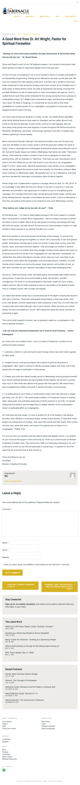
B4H (57, 16)
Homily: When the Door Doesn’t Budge (21, 673)
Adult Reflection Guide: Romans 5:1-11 (21, 693)
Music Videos (7, 756)
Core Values (6, 721)
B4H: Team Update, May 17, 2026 (19, 652)
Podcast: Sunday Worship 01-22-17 (20, 585)
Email (5, 549)
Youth (43, 724)
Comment (7, 509)
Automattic (58, 781)
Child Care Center (9, 728)
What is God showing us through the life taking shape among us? (32, 646)
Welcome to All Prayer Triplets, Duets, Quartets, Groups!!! (29, 626)
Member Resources (9, 759)
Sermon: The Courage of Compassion (21, 680)
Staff (4, 726)
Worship (30, 16)
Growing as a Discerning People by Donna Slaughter (27, 633)
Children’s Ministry (48, 726)
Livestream (6, 739)
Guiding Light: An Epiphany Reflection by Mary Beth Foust (59, 586)
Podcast (5, 752)
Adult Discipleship (48, 728)
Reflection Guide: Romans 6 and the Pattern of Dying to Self (30, 686)
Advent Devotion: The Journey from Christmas (24, 700)
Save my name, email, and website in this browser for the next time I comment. (37, 564)
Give (76, 21)
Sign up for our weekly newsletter (20, 604)
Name (5, 542)
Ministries (44, 16)
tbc (18, 34)
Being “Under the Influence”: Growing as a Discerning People (30, 639)
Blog (4, 749)
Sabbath (5, 741)
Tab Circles (45, 721)
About (17, 16)
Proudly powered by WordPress (28, 781)
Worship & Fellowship (31, 34)
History (5, 724)
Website (5, 557)
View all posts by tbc (13, 481)
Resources (70, 16)
